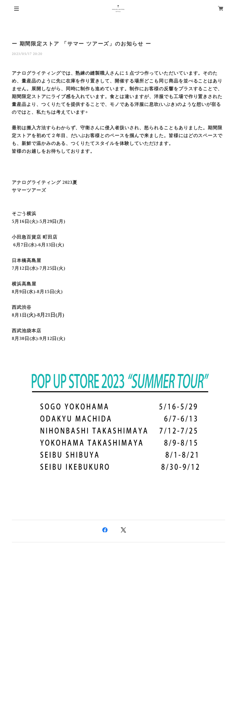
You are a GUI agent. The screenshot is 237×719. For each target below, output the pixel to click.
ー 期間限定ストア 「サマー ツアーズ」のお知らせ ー (81, 44)
